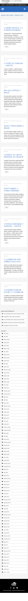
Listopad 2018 (7, 502)
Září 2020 (6, 436)
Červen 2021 (6, 409)
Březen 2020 (6, 454)
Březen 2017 (6, 563)
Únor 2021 (6, 421)
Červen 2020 (6, 445)
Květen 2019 (6, 484)
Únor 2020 (6, 457)
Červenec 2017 (7, 551)
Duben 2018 (6, 523)
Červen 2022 (6, 372)
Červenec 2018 (7, 514)
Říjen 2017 (6, 542)
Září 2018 (6, 508)
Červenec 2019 (7, 478)
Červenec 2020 (7, 442)
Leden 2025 (6, 342)
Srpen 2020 (6, 439)
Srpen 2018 (6, 511)
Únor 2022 (6, 384)
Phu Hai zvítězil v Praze (12, 91)
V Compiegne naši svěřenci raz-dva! (12, 260)
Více (6, 46)
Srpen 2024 (6, 345)
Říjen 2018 (6, 505)
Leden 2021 (6, 424)
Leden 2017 (6, 569)
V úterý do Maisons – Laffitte (13, 64)
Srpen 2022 (6, 366)
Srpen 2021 (6, 403)
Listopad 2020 (7, 430)
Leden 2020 (6, 460)
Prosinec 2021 (7, 390)
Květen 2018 (6, 520)
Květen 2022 (6, 375)
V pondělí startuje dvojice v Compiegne (13, 291)
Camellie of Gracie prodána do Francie (13, 156)
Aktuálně (6, 24)
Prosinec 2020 (7, 427)
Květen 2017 (6, 557)
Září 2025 (6, 336)
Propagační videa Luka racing (10, 325)
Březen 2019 (6, 490)
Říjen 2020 (6, 433)
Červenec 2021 (7, 406)
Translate (6, 2)
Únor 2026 (6, 333)
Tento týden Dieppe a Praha (14, 127)
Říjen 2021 (6, 397)
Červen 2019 (6, 481)
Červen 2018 (6, 517)
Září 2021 (6, 400)
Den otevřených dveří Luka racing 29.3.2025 (13, 319)
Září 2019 (6, 472)
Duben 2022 (6, 378)
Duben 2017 (6, 560)
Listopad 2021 (7, 394)
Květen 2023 (6, 354)
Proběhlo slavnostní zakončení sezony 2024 (13, 322)
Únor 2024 (6, 351)
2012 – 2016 (6, 572)
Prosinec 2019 (7, 463)
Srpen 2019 (6, 475)
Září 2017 (6, 545)
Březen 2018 (6, 526)
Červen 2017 (6, 554)
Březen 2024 (6, 348)
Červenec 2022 (7, 369)
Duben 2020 (6, 451)
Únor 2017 (6, 566)
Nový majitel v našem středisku (11, 189)
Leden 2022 (6, 387)
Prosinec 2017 (7, 535)
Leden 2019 (6, 496)
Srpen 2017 (6, 548)
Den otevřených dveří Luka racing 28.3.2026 (13, 313)
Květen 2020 (6, 448)
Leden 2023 (6, 360)
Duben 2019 (6, 487)
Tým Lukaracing (17, 22)
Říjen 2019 (6, 469)
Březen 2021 (6, 418)
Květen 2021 (6, 412)
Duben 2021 (6, 415)
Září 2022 (6, 363)
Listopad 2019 (7, 466)
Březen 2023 (6, 357)
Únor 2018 (6, 529)
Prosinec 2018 (7, 499)
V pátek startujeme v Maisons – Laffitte (13, 225)
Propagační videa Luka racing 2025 (11, 316)
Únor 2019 (6, 493)
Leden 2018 (6, 532)
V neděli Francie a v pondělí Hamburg (13, 29)
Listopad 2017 (7, 539)
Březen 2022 (6, 381)
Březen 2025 (6, 339)
